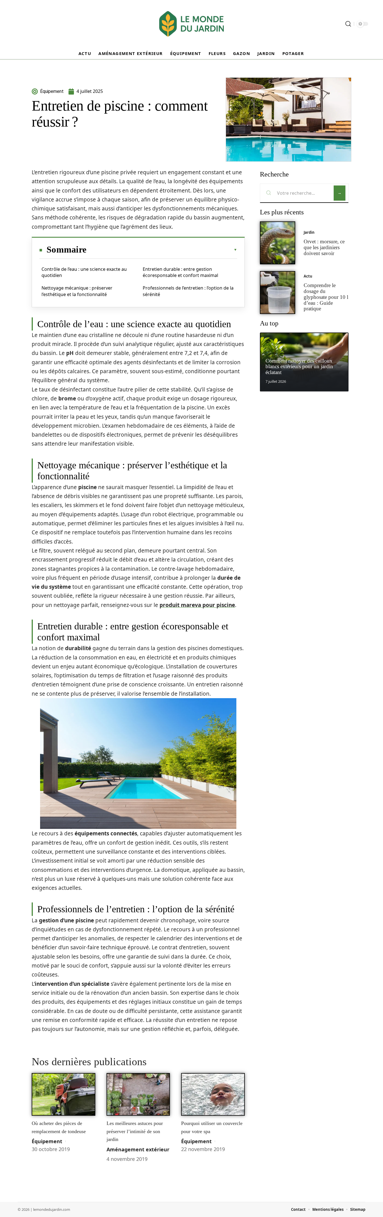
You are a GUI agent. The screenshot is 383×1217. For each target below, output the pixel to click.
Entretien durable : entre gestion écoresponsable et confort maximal (180, 272)
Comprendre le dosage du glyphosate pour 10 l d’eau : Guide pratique (326, 296)
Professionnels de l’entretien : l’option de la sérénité (188, 291)
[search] (348, 24)
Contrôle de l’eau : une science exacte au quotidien (84, 272)
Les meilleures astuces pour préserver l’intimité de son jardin (135, 1131)
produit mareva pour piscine (197, 605)
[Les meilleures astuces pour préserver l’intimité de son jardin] (138, 1094)
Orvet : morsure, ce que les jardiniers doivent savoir (324, 247)
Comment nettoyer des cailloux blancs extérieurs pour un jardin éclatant (299, 366)
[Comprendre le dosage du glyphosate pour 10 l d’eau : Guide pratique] (277, 292)
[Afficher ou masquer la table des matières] (161, 249)
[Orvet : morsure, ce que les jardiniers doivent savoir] (277, 243)
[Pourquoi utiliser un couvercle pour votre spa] (212, 1094)
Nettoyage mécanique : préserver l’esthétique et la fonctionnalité (76, 291)
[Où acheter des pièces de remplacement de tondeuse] (63, 1094)
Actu (308, 276)
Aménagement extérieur (138, 1149)
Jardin (309, 232)
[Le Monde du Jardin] (191, 24)
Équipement (47, 1141)
